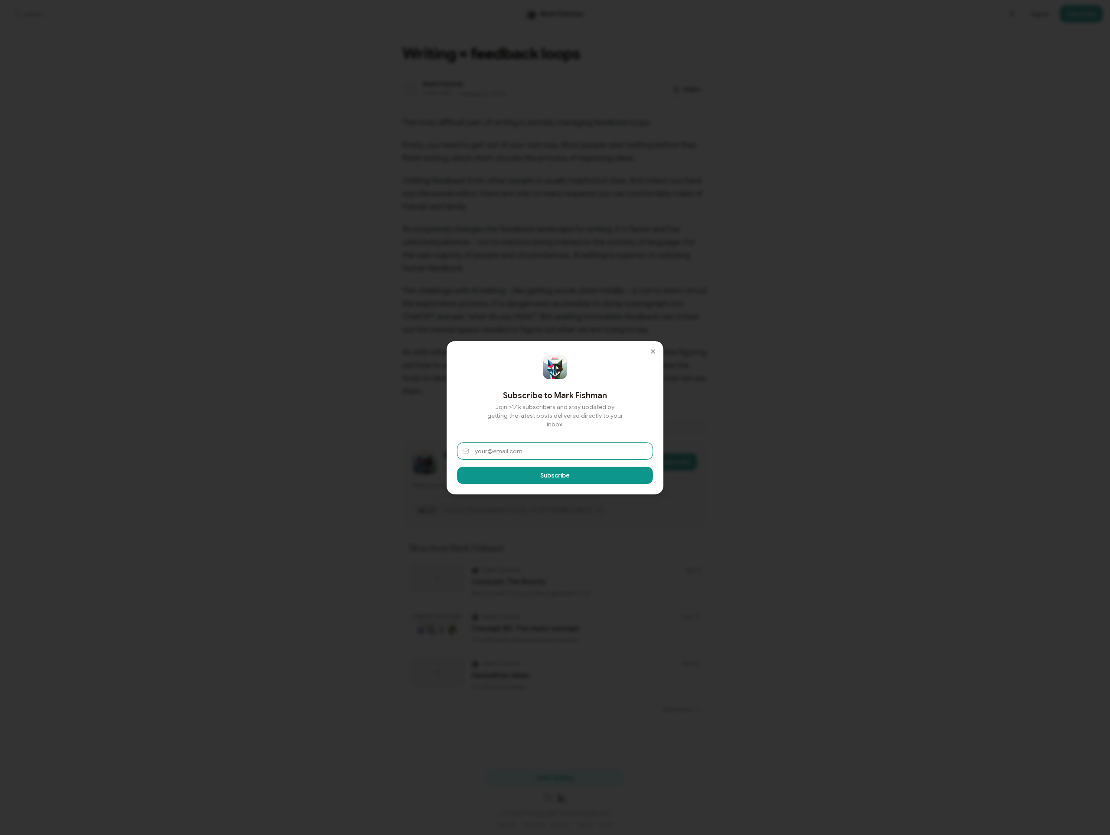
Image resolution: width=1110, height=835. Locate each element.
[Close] (653, 351)
